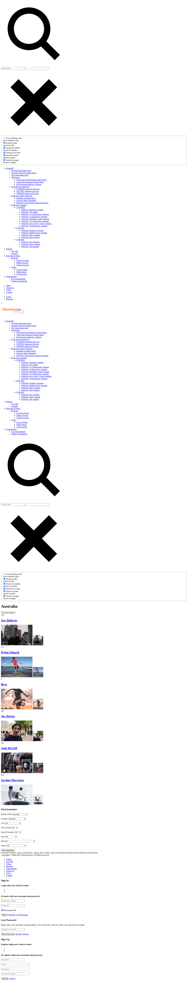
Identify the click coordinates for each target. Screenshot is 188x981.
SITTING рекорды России (27, 191)
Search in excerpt (13, 153)
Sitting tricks (21, 272)
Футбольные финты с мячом (28, 184)
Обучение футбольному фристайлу (31, 180)
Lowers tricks (21, 270)
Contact (9, 292)
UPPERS (20, 240)
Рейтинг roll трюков (30, 247)
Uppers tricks (21, 274)
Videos (9, 859)
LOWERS (20, 207)
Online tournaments (19, 281)
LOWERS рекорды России (28, 189)
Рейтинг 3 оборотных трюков (34, 226)
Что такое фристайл (19, 175)
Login (8, 297)
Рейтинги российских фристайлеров (32, 203)
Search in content (13, 148)
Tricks (13, 267)
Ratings (9, 249)
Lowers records (22, 260)
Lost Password (22, 915)
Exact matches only (14, 138)
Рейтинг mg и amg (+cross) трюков (36, 223)
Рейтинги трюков (19, 205)
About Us (10, 288)
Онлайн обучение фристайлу (24, 173)
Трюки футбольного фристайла (30, 182)
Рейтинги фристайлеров (21, 196)
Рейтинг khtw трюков (30, 235)
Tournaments (11, 276)
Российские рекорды (20, 187)
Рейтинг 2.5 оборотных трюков (35, 221)
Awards (14, 253)
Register (9, 299)
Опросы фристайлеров (26, 200)
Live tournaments (18, 279)
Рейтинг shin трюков (30, 237)
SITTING (20, 228)
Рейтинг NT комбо (29, 212)
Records (14, 258)
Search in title (11, 143)
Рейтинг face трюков (30, 242)
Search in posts (12, 155)
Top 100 (14, 251)
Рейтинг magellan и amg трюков (35, 219)
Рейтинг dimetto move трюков (34, 233)
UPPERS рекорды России (27, 194)
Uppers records (22, 265)
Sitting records (22, 263)
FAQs (8, 290)
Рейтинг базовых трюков (32, 210)
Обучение (15, 177)
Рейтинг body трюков (30, 244)
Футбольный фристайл (21, 171)
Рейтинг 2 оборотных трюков (34, 217)
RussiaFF (10, 168)
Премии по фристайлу (26, 198)
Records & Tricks (13, 256)
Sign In (26, 934)
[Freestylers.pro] (14, 317)
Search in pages (12, 160)
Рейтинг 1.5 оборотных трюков (35, 214)
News (8, 285)
